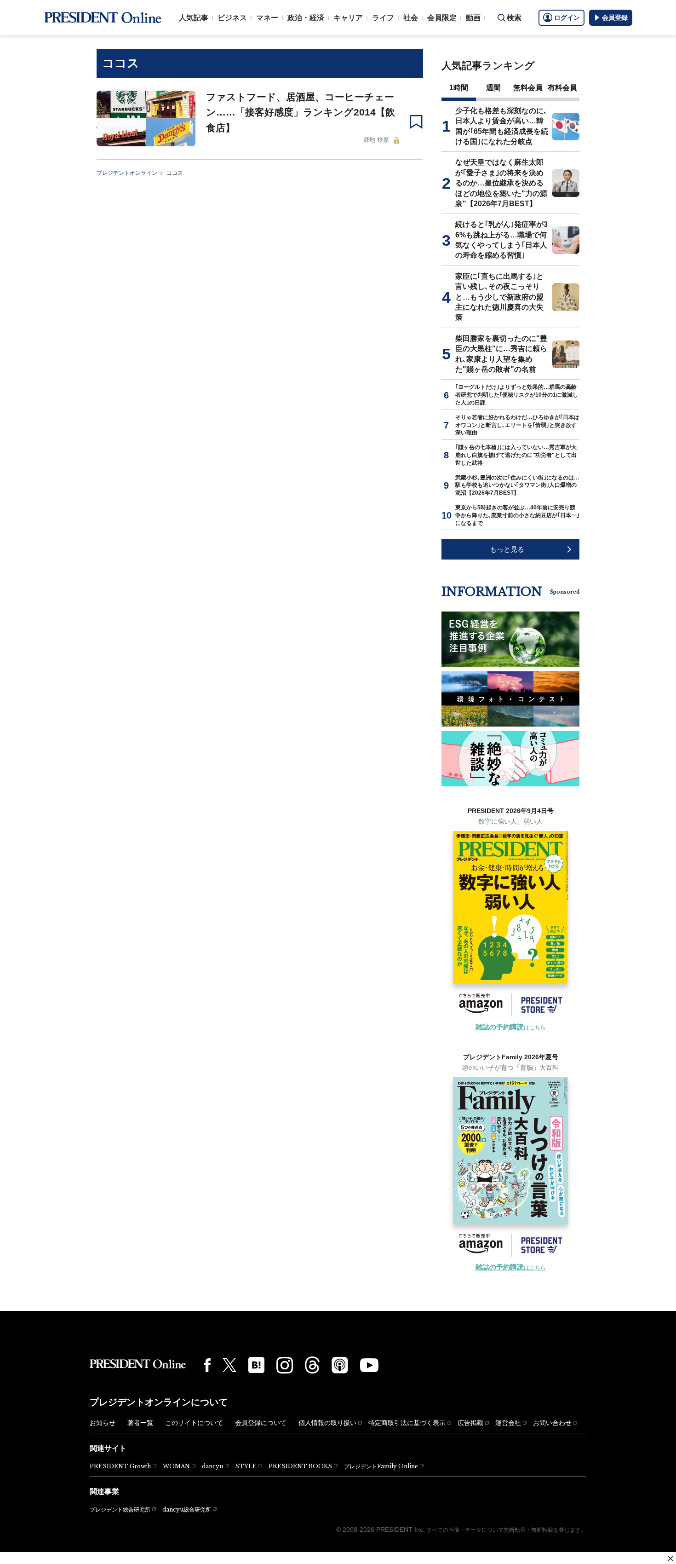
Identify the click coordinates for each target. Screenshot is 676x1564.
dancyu (212, 1466)
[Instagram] (284, 1365)
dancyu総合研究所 (186, 1509)
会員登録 (615, 17)
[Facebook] (207, 1365)
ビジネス (232, 18)
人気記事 (193, 18)
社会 (410, 18)
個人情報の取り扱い (327, 1422)
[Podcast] (340, 1364)
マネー (267, 18)
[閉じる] (670, 1558)
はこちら (510, 1027)
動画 (473, 18)
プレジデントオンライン (127, 173)
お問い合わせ (552, 1422)
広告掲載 (470, 1422)
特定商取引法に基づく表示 (407, 1422)
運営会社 (508, 1422)
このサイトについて (194, 1422)
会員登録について (260, 1422)
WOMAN (176, 1466)
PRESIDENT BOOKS (300, 1466)
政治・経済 (305, 18)
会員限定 (442, 18)
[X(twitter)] (229, 1365)
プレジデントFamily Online (381, 1466)
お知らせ (102, 1422)
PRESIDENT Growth (120, 1466)
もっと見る (507, 549)
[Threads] (312, 1364)
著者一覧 (140, 1422)
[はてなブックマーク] (256, 1365)
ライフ (383, 18)
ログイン (567, 17)
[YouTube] (369, 1365)
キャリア (348, 18)
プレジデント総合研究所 (120, 1509)
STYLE (246, 1466)
